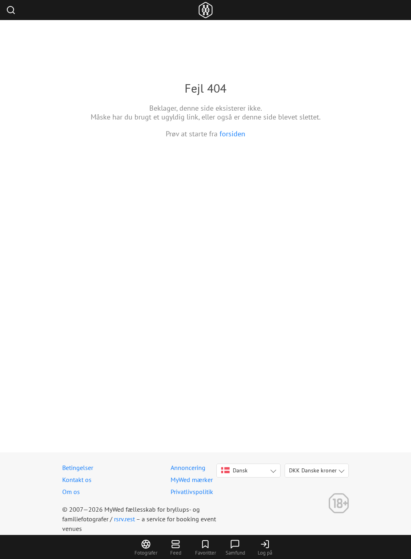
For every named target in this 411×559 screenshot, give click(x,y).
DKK (313, 470)
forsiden (232, 133)
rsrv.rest (124, 519)
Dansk (240, 470)
